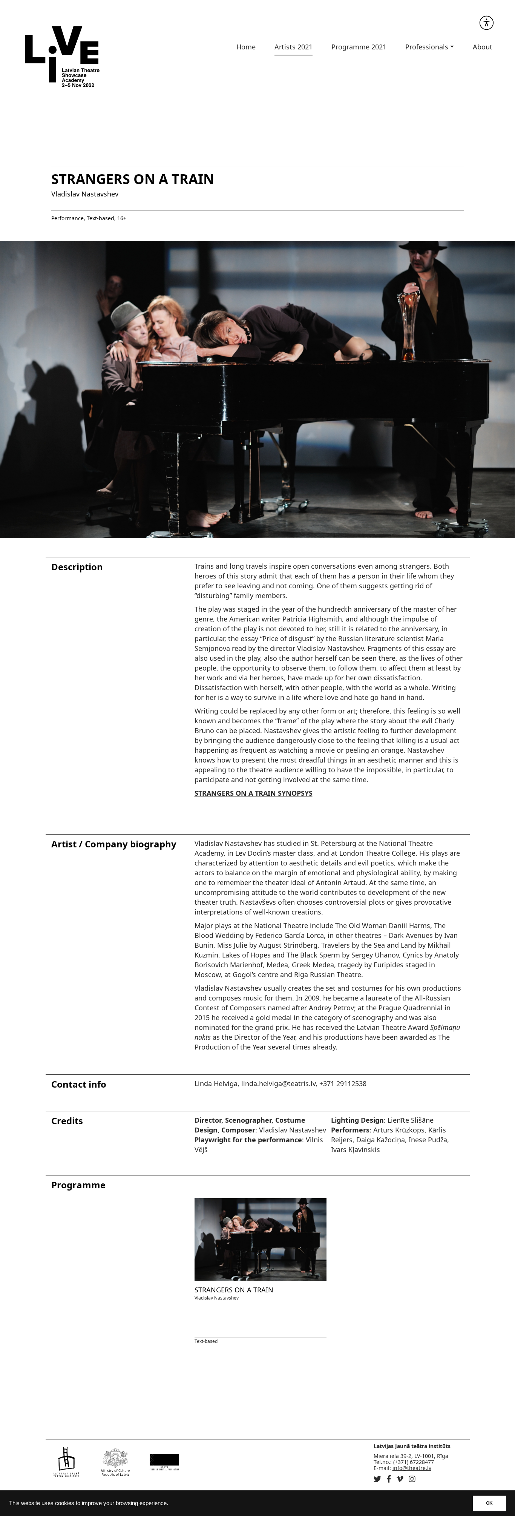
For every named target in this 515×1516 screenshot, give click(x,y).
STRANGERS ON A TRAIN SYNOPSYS (254, 793)
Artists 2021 (293, 46)
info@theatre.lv (411, 1468)
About (482, 46)
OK (489, 1503)
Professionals (426, 46)
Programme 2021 (358, 46)
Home (246, 46)
